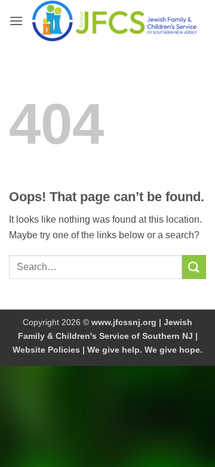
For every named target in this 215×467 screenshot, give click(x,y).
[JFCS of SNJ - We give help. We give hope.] (114, 21)
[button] (16, 20)
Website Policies (46, 349)
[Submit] (194, 266)
